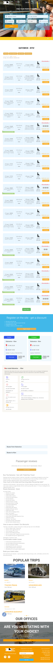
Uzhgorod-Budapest (13, 612)
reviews (14, 56)
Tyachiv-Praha (11, 585)
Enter (27, 2)
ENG (18, 2)
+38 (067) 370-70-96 (45, 659)
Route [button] (19, 67)
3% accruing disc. (45, 61)
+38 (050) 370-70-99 (45, 657)
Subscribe (26, 659)
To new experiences (26, 640)
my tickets (35, 2)
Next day (6, 53)
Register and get (26, 329)
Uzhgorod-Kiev (35, 585)
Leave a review (26, 469)
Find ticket (11, 357)
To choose (45, 69)
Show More (26, 309)
